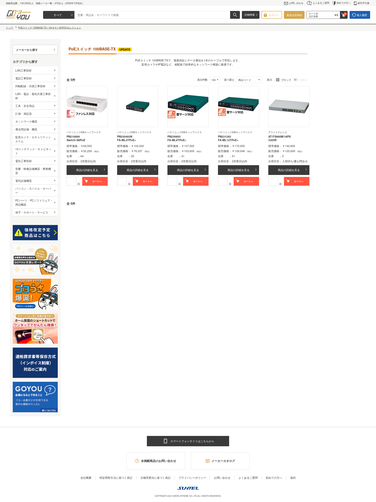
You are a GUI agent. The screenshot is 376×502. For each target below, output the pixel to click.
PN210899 (73, 136)
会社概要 (85, 478)
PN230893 (174, 136)
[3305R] (288, 106)
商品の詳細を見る (87, 170)
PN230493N (124, 136)
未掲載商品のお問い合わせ (158, 461)
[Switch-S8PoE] (87, 106)
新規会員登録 (294, 15)
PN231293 (224, 136)
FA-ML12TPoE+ (228, 140)
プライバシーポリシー (192, 478)
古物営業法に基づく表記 (155, 478)
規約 (293, 478)
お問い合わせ (296, 2)
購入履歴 (362, 15)
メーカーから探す (27, 50)
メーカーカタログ (223, 461)
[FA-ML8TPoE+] (188, 106)
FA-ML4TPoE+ (126, 140)
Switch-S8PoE (76, 140)
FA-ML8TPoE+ (176, 140)
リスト (303, 80)
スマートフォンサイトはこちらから (192, 441)
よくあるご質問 (321, 2)
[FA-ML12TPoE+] (238, 106)
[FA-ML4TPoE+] (137, 106)
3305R (272, 140)
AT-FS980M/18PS (279, 136)
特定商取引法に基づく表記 (115, 478)
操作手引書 (363, 2)
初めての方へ (343, 2)
